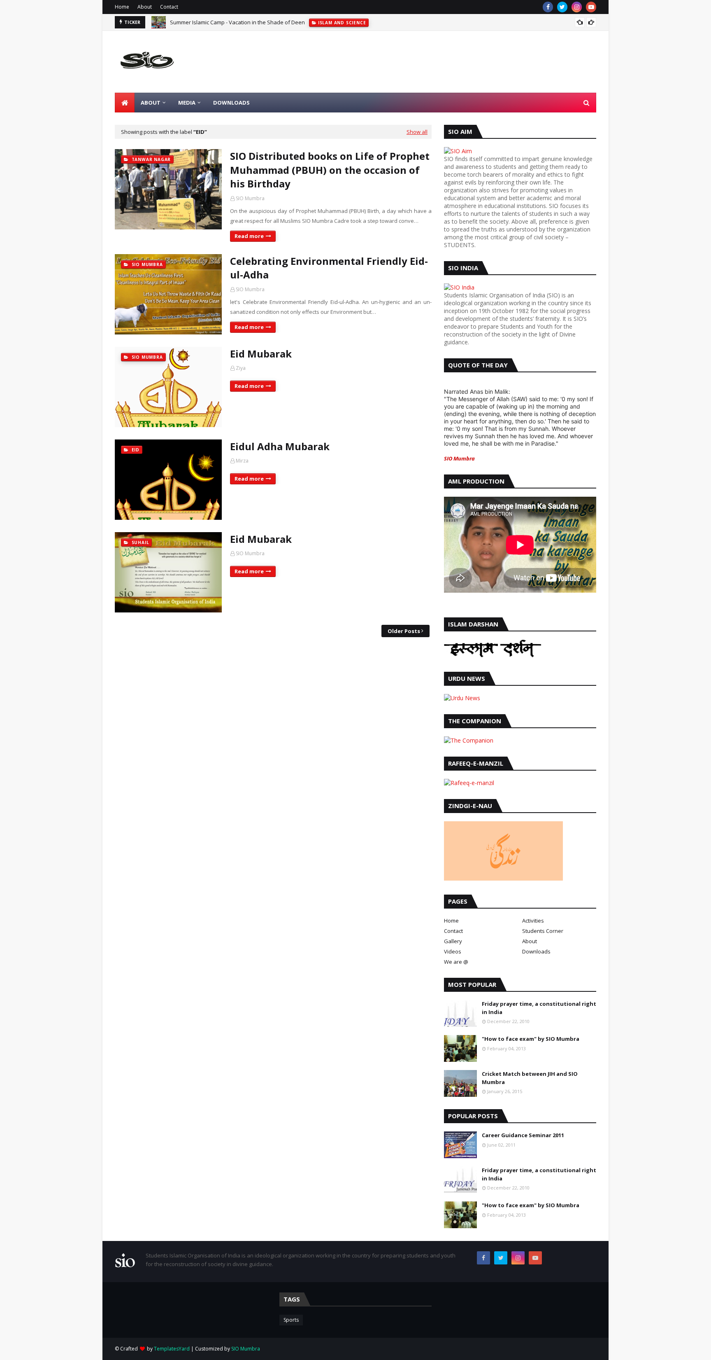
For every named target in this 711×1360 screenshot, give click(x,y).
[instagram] (577, 7)
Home (122, 6)
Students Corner (542, 931)
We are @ (456, 961)
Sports (291, 1319)
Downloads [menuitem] (231, 102)
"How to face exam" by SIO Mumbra (530, 1038)
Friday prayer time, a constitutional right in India (539, 1008)
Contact (169, 6)
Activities (533, 920)
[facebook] (548, 7)
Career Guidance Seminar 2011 (523, 1135)
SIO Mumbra (250, 198)
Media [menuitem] (186, 102)
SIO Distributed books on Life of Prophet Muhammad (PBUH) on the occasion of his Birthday (330, 169)
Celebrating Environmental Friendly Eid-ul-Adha (329, 268)
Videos (452, 951)
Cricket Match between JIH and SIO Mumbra (530, 1078)
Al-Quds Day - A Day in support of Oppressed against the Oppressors (256, 24)
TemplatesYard (172, 1348)
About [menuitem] (150, 102)
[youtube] (591, 7)
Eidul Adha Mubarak (280, 446)
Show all (417, 132)
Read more (249, 236)
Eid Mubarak (261, 353)
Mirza (242, 460)
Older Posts (404, 631)
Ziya (241, 368)
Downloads (536, 951)
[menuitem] (125, 102)
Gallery (453, 941)
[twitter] (562, 7)
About (144, 6)
